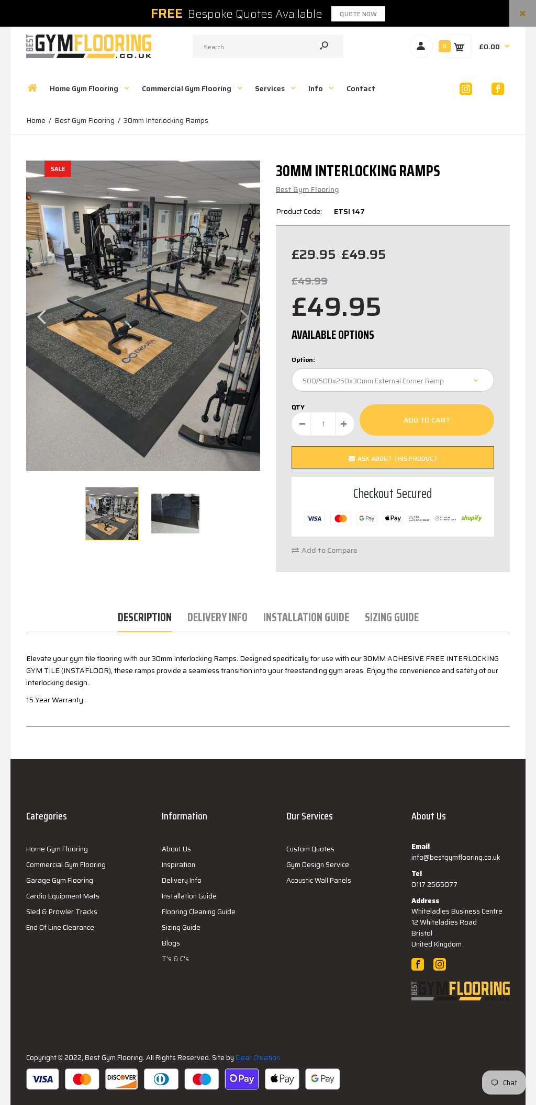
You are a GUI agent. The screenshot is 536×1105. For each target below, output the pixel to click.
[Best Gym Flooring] (88, 55)
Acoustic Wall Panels (318, 880)
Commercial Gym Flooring (66, 864)
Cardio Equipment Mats (62, 896)
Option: (303, 359)
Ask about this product (398, 458)
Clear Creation (258, 1057)
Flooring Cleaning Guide (199, 911)
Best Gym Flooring (307, 189)
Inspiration (178, 864)
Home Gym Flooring (57, 849)
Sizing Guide (392, 617)
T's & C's (175, 958)
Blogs (171, 943)
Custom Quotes (310, 849)
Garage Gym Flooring (59, 880)
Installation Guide (306, 617)
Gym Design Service (317, 864)
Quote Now (358, 14)
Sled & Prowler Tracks (61, 911)
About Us (176, 849)
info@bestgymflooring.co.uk (455, 857)
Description (145, 617)
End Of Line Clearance (60, 927)
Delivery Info (217, 617)
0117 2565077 (434, 884)
